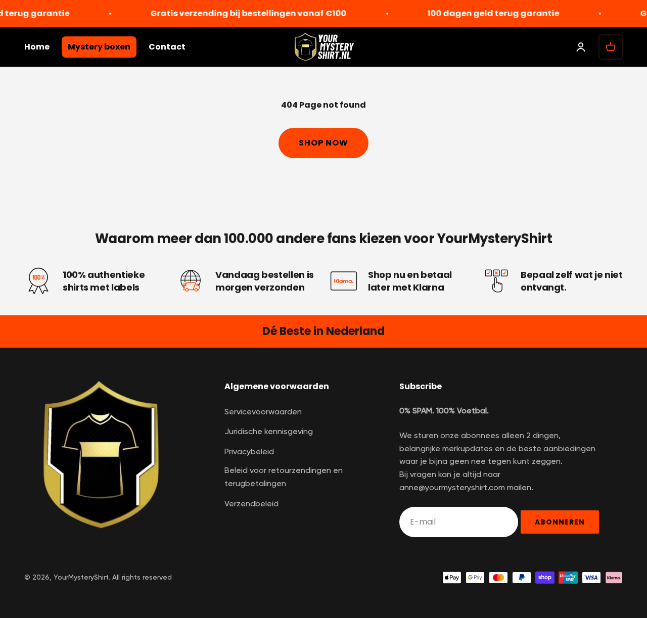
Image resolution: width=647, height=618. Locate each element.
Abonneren (559, 521)
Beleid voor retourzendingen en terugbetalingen (283, 477)
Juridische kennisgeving (268, 432)
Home (37, 47)
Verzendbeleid (251, 504)
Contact (167, 47)
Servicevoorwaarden (263, 412)
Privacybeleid (249, 452)
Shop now (323, 143)
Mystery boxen (99, 47)
